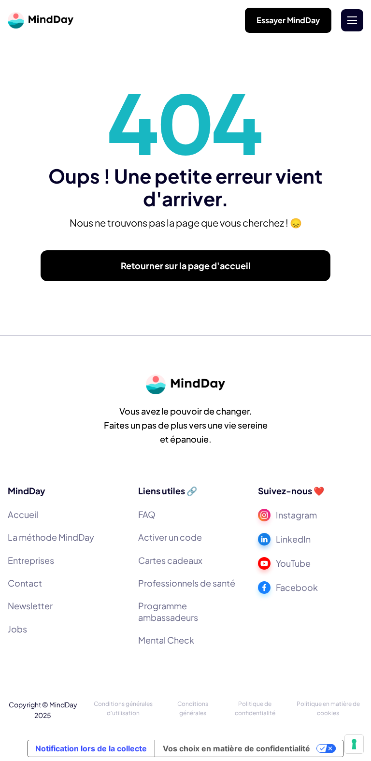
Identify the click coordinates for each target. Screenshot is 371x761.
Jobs (17, 628)
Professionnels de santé (186, 583)
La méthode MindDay (51, 537)
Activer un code (170, 537)
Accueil (23, 514)
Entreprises (31, 560)
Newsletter (30, 605)
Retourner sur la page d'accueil (186, 265)
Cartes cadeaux (170, 560)
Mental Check (166, 640)
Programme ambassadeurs (168, 611)
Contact (25, 583)
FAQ (147, 514)
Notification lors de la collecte (91, 748)
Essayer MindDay (288, 20)
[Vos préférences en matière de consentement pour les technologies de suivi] (354, 744)
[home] (40, 20)
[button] (352, 20)
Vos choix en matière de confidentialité (236, 748)
